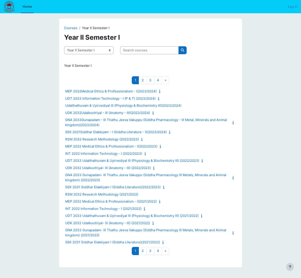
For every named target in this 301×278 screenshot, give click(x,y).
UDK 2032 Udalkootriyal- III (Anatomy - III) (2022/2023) (108, 168)
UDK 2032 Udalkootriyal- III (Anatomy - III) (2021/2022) (107, 223)
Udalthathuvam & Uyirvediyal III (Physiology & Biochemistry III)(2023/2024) (123, 105)
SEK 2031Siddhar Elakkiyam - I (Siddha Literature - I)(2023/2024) (116, 132)
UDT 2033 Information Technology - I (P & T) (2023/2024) (110, 98)
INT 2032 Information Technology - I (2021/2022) (103, 209)
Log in (292, 6)
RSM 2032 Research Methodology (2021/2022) (101, 194)
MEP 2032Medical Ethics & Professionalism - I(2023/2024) (111, 91)
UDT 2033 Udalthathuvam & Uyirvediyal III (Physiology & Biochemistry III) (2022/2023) (132, 161)
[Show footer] (290, 267)
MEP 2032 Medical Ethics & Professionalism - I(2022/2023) (111, 146)
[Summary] (161, 91)
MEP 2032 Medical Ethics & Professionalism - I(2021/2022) (111, 201)
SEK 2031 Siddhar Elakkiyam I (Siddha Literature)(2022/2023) (113, 187)
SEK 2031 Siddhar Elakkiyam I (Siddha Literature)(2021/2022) (112, 242)
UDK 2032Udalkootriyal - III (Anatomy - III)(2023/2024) (107, 113)
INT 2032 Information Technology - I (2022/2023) (103, 153)
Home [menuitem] (27, 6)
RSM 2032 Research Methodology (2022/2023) (102, 139)
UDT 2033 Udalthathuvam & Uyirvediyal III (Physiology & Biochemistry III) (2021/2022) (132, 216)
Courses (70, 28)
